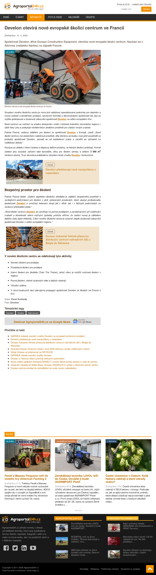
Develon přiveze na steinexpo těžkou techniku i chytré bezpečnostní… (137, 552)
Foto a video (55, 17)
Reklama (94, 568)
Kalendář (73, 17)
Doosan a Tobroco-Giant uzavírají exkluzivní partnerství (37, 358)
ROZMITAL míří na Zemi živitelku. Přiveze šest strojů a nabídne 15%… (85, 539)
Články (20, 17)
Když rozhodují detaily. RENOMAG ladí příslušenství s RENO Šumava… (138, 526)
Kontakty (84, 568)
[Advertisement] (53, 401)
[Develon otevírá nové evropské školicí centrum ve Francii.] (53, 103)
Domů (6, 17)
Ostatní (21, 312)
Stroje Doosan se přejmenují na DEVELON (32, 352)
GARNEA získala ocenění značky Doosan (31, 355)
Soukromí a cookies (130, 568)
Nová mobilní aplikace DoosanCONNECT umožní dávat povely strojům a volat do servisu (54, 361)
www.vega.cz (33, 570)
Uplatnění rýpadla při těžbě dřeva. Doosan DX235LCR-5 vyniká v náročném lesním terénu (54, 364)
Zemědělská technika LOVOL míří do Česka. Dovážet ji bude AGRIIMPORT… (86, 526)
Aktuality (36, 17)
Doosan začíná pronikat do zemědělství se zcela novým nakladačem (44, 368)
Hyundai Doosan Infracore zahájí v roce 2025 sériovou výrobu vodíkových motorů (50, 348)
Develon (62, 119)
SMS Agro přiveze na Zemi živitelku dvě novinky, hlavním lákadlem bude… (85, 552)
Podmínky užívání (110, 568)
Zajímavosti (33, 312)
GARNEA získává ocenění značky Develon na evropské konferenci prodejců (48, 336)
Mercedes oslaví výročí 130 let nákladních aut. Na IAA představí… (137, 539)
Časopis (90, 17)
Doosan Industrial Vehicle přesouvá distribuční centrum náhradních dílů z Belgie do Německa (68, 239)
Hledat (146, 9)
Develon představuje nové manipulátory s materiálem (71, 171)
